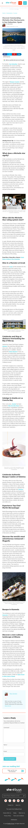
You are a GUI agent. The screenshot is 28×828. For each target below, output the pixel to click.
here (18, 9)
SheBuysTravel (10, 823)
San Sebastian (13, 64)
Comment (7, 727)
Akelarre (4, 346)
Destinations (9, 13)
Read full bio (8, 705)
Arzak (11, 266)
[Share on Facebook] (4, 54)
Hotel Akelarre (13, 351)
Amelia (14, 404)
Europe (15, 13)
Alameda (5, 615)
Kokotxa (20, 489)
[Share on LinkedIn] (19, 54)
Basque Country (14, 82)
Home (3, 13)
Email (5, 751)
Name (6, 745)
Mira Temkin (10, 23)
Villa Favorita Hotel (13, 405)
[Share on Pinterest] (14, 54)
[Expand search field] (25, 3)
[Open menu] (2, 3)
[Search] (24, 796)
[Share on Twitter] (9, 54)
